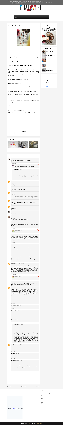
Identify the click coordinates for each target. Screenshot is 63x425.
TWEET (21, 133)
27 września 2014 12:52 (17, 244)
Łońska (12, 244)
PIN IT (31, 133)
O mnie (14, 0)
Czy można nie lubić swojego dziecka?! (21, 149)
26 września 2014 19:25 (18, 223)
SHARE (17, 133)
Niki (11, 281)
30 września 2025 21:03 (21, 169)
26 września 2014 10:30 (18, 192)
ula (11, 187)
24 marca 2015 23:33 (18, 310)
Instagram (38, 390)
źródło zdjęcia (10, 126)
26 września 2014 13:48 (19, 212)
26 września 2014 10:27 (16, 187)
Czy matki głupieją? (11, 148)
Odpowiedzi (14, 163)
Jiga (11, 217)
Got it (52, 2)
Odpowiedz (13, 161)
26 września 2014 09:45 (19, 165)
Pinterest (32, 390)
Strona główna (10, 0)
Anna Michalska (13, 263)
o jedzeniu (42, 403)
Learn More (48, 2)
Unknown (12, 192)
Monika (12, 181)
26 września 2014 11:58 (17, 200)
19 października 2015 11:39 (19, 344)
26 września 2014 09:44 (17, 181)
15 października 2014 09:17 (20, 288)
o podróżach (42, 399)
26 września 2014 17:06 (16, 217)
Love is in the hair (49, 27)
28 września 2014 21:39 (19, 276)
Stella (15, 165)
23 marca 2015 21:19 (18, 305)
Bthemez (30, 423)
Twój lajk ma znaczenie (50, 55)
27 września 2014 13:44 (20, 263)
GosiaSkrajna (13, 288)
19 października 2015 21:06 (22, 324)
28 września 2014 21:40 (19, 230)
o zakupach (42, 402)
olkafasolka (13, 305)
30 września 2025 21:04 (18, 360)
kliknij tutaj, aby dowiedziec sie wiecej (28, 356)
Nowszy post (9, 386)
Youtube (44, 390)
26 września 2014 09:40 (16, 158)
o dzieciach (14, 135)
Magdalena (13, 344)
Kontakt (17, 0)
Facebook (20, 390)
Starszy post (38, 386)
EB (11, 158)
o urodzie (42, 398)
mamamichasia (13, 212)
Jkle (11, 206)
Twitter (26, 390)
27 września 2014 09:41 (17, 234)
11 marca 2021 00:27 (18, 353)
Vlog (16, 17)
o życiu (42, 395)
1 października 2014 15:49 (16, 281)
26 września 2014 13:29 (16, 206)
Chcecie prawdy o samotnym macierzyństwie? (49, 61)
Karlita (12, 200)
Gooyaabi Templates (40, 423)
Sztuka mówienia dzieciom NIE (33, 149)
